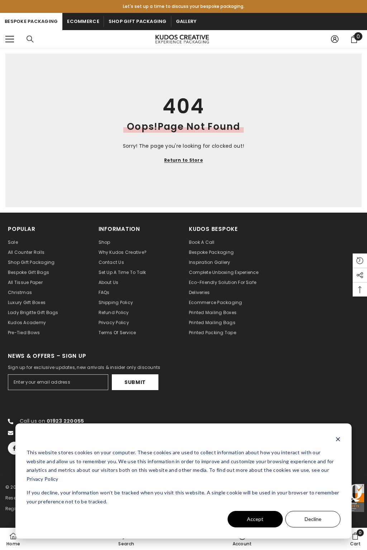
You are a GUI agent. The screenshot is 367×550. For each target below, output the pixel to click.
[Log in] (334, 39)
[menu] (9, 39)
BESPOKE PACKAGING (31, 21)
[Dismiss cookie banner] (337, 439)
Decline (313, 519)
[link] (126, 539)
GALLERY (186, 21)
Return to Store (183, 160)
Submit (135, 382)
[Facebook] (14, 448)
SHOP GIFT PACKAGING (138, 21)
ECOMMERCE (83, 21)
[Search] (30, 39)
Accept (255, 519)
